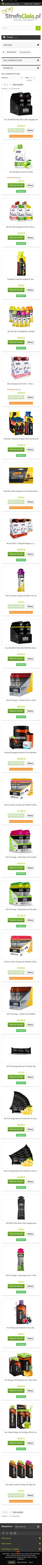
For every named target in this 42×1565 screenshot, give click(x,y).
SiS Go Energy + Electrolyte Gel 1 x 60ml (21, 1275)
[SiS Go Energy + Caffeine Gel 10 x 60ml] (21, 684)
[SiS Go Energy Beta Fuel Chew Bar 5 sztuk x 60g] (21, 1155)
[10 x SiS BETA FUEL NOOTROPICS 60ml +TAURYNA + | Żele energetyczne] (21, 632)
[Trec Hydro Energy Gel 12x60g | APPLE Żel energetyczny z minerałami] (21, 1416)
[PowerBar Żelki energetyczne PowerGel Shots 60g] (21, 475)
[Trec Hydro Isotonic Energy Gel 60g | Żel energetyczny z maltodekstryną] (21, 1469)
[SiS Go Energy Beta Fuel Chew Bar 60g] (21, 1050)
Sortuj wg (4, 77)
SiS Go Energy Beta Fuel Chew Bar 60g (21, 1066)
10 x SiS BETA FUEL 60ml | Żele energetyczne (21, 120)
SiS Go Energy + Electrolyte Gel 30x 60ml (21, 909)
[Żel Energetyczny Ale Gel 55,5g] (21, 156)
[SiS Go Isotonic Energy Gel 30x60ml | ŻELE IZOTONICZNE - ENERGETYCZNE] (21, 789)
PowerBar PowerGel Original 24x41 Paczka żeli (21, 439)
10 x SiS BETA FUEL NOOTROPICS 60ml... (21, 648)
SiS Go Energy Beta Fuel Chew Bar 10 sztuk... (21, 1119)
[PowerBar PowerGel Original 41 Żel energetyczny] (21, 263)
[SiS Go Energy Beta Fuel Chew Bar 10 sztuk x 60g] (21, 1103)
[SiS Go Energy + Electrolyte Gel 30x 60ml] (21, 894)
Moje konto (6, 1543)
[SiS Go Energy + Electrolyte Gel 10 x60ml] (21, 841)
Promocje (8, 68)
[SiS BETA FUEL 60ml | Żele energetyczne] (21, 1207)
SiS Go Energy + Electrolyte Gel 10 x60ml (21, 857)
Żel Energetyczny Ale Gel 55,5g (21, 172)
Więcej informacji (22, 1562)
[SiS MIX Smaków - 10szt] (21, 1)
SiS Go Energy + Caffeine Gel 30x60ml (21, 1014)
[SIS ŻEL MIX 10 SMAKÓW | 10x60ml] (21, 316)
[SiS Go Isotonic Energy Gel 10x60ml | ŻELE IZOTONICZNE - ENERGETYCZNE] (21, 946)
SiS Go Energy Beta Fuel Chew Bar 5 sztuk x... (21, 1171)
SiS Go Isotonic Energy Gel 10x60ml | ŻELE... (21, 962)
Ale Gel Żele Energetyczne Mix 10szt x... (21, 227)
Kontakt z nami (29, 3)
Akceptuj (11, 1562)
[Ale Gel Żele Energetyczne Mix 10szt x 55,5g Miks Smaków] (21, 211)
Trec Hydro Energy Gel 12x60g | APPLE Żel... (21, 1432)
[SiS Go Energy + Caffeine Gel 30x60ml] (21, 998)
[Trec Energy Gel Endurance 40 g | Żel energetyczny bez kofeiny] (21, 1312)
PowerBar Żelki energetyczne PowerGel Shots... (21, 491)
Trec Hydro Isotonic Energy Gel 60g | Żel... (21, 1485)
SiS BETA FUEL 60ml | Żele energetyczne (21, 1223)
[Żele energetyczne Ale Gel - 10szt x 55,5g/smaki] (21, 368)
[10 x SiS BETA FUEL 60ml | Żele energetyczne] (21, 104)
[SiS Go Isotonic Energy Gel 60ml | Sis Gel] (21, 580)
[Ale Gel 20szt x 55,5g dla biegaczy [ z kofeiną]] (21, 528)
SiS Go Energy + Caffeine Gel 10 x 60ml (21, 700)
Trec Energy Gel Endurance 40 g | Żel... (21, 1328)
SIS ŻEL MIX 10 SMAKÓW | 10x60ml (21, 331)
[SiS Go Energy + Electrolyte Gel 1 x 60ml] (21, 1260)
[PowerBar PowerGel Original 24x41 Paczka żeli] (21, 423)
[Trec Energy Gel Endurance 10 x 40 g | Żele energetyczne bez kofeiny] (21, 1364)
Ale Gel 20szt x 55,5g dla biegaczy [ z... (21, 543)
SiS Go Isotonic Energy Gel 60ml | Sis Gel (21, 596)
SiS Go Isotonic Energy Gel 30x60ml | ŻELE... (21, 805)
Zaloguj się (37, 3)
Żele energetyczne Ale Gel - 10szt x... (21, 384)
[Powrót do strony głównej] (3, 52)
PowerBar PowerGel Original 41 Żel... (21, 279)
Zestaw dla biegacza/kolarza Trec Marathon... (21, 753)
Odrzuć (31, 1562)
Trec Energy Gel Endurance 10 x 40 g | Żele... (21, 1380)
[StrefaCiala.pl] (21, 14)
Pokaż (27, 77)
